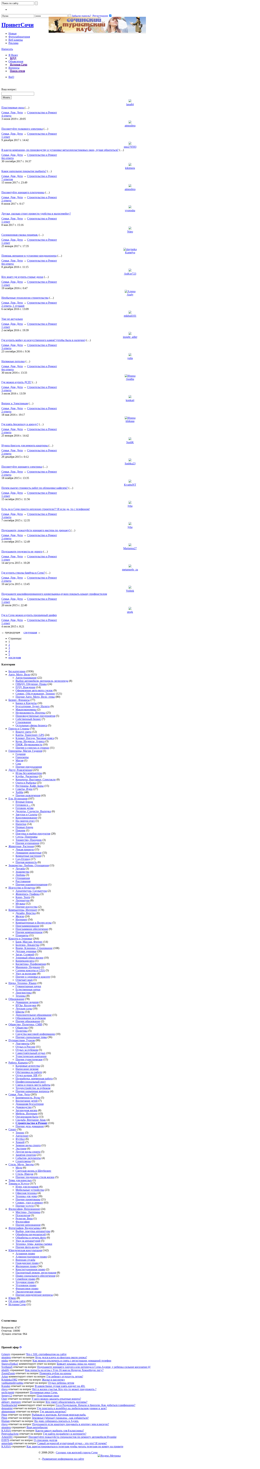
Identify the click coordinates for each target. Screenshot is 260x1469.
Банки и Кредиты (26, 703)
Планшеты (22, 935)
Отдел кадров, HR (26, 1075)
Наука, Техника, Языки (22, 983)
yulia (130, 358)
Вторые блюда (24, 801)
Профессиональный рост (31, 1081)
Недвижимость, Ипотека (30, 712)
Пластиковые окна (13, 107)
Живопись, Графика (28, 894)
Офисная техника (26, 1193)
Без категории (16, 671)
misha (4, 1360)
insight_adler (130, 336)
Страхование (23, 722)
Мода (19, 1167)
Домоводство (24, 1107)
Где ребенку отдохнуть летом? (65, 1376)
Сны (18, 763)
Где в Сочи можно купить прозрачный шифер (29, 615)
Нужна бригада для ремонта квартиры (24, 445)
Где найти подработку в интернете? (64, 1433)
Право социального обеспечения (35, 1275)
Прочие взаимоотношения (31, 884)
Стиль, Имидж (24, 1173)
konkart (130, 400)
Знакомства (22, 871)
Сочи (17, 25)
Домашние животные (29, 852)
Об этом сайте (17, 1301)
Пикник (20, 830)
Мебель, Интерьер (26, 1113)
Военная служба (25, 1259)
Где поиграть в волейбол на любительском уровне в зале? (72, 1408)
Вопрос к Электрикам (14, 403)
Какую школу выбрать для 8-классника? (59, 1430)
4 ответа (6, 115)
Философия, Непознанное (24, 1208)
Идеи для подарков (27, 1186)
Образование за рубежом (31, 1018)
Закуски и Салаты (26, 814)
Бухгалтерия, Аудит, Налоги (33, 706)
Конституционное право (30, 1269)
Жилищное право (26, 1266)
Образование (16, 998)
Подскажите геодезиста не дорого (21, 551)
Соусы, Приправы (26, 836)
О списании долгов (45, 1440)
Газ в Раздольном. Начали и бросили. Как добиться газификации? (95, 1405)
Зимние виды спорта (28, 1145)
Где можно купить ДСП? (16, 382)
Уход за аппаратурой (28, 1240)
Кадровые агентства (28, 1065)
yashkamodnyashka (12, 1382)
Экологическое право (28, 1291)
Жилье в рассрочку (53, 1379)
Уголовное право (26, 1285)
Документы (23, 1043)
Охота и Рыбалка (26, 782)
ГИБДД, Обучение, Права (31, 684)
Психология (23, 1215)
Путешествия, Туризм (21, 1040)
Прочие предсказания (29, 766)
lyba (130, 505)
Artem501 (7, 1436)
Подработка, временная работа (34, 1078)
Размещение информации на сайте (63, 1458)
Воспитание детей (27, 1100)
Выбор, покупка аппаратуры (33, 1231)
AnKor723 (130, 273)
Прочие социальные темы (31, 1037)
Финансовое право (27, 1288)
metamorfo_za (130, 569)
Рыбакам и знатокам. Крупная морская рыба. (59, 1414)
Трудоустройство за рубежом (33, 1088)
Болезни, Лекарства (27, 944)
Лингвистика (24, 992)
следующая (30, 632)
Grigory (5, 1354)
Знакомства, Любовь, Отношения (28, 865)
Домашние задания (27, 1002)
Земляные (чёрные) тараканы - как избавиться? (60, 1417)
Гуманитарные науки (28, 986)
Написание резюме (27, 1068)
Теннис (20, 1132)
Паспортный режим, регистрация (36, 1272)
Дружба (20, 868)
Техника (21, 995)
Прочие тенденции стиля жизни (35, 1177)
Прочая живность (26, 862)
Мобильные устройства (30, 1189)
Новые (12, 33)
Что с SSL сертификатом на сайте (46, 1354)
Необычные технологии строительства (24, 297)
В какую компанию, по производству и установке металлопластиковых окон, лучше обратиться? (60, 149)
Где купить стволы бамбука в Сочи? (23, 572)
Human (5, 1421)
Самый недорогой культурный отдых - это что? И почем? (72, 1443)
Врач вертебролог (37, 1427)
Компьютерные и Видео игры (34, 922)
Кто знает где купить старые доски (22, 276)
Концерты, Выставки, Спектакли (36, 779)
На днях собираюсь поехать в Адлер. (56, 1421)
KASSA (6, 1430)
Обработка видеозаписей (31, 1234)
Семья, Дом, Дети (12, 112)
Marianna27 (130, 548)
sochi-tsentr (7, 1392)
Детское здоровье (26, 951)
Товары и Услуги (18, 1183)
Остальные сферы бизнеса (31, 725)
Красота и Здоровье (20, 938)
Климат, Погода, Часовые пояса (35, 738)
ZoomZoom (8, 1373)
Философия (23, 1221)
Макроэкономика (26, 709)
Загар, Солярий (25, 954)
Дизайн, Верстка (26, 913)
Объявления (15, 61)
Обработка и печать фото (31, 1237)
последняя (14, 657)
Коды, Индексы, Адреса (30, 741)
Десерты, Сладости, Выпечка (33, 811)
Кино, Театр (23, 897)
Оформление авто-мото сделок (34, 690)
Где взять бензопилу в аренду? (19, 424)
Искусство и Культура (21, 887)
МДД (13, 58)
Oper (4, 1398)
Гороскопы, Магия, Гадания (25, 750)
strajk (130, 611)
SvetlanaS (7, 1366)
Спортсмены (23, 1161)
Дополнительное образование (34, 1014)
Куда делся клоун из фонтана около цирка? (61, 1357)
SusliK (130, 442)
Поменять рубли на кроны (55, 1373)
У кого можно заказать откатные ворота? (56, 1398)
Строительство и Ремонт (42, 112)
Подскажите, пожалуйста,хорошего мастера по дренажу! (36, 530)
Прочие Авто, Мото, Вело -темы (35, 696)
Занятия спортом (26, 1154)
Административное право (31, 1256)
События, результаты (28, 1158)
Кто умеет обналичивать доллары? (66, 1401)
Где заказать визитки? (53, 1411)
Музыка (20, 903)
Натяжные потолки (13, 361)
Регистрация (100, 15)
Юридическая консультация (25, 1250)
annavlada (7, 1443)
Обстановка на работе (29, 1072)
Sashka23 (130, 463)
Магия (19, 760)
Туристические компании (31, 1056)
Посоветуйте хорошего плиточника (22, 192)
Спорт (12, 1129)
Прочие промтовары (28, 1199)
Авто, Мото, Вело (19, 674)
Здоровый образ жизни (29, 957)
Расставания (23, 881)
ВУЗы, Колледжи (26, 1005)
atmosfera (130, 125)
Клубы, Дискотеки (27, 776)
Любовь (20, 874)
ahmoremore (8, 1411)
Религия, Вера (24, 1218)
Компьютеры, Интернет (22, 909)
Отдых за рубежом (27, 1049)
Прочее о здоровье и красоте (33, 976)
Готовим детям (24, 808)
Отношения (23, 878)
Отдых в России (25, 1046)
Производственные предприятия (35, 715)
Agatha (130, 379)
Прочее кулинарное (27, 843)
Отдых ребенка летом (61, 1382)
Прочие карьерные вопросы (32, 1091)
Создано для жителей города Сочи (77, 1452)
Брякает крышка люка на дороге (76, 1363)
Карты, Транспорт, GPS (30, 734)
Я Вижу (13, 55)
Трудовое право (25, 1282)
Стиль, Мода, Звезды (21, 1164)
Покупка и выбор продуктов (33, 833)
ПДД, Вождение (25, 687)
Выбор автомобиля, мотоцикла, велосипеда (42, 680)
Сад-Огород (23, 859)
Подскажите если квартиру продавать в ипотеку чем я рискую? (70, 1424)
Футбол (20, 1138)
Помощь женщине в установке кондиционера (29, 255)
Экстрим (21, 1148)
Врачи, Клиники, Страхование (34, 948)
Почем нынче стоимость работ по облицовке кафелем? (34, 487)
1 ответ (5, 136)
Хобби (19, 792)
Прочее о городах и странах (32, 747)
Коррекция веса (25, 960)
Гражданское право (27, 1263)
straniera (6, 1357)
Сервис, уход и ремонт (29, 1202)
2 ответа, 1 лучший (12, 305)
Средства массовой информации (35, 1033)
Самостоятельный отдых (30, 1053)
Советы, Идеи (24, 789)
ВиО (11, 76)
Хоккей (20, 1142)
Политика (22, 1030)
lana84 (130, 104)
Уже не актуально (12, 318)
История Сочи (18, 64)
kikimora (130, 167)
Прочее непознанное (28, 1224)
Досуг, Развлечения (20, 769)
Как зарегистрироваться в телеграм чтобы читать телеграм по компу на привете (75, 1446)
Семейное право (25, 1278)
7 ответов (7, 179)
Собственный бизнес (28, 719)
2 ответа (6, 200)
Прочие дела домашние (30, 1126)
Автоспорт (22, 1135)
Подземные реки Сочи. (44, 1392)
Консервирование (26, 817)
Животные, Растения (21, 846)
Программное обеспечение (32, 928)
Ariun (4, 1376)
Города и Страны (18, 728)
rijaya (4, 1389)
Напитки (21, 824)
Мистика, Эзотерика (28, 1212)
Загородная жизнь (26, 1110)
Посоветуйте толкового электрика (22, 128)
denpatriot (7, 1408)
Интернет (21, 919)
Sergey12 (6, 1395)
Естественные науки (28, 989)
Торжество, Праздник (29, 839)
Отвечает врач (24, 979)
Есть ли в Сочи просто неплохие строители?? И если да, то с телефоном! (45, 509)
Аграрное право (25, 1253)
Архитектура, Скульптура (31, 890)
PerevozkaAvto (10, 1433)
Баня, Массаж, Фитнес (29, 941)
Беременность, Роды (28, 1097)
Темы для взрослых (20, 1180)
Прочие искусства (26, 906)
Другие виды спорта (28, 1151)
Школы (20, 1011)
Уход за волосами (26, 973)
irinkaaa (130, 421)
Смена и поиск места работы (33, 1084)
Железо (20, 916)
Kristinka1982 (9, 1379)
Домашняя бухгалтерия (30, 1103)
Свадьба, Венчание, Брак (31, 1119)
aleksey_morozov (11, 1401)
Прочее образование (28, 1021)
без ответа (7, 158)
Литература (23, 900)
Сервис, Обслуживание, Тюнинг (35, 693)
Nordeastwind (9, 1405)
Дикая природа (25, 849)
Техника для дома (26, 1196)
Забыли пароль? (81, 15)
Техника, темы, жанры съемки (34, 1243)
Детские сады (24, 1008)
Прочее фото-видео (27, 1247)
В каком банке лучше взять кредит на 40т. (60, 1386)
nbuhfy (5, 1370)
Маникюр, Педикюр (28, 967)
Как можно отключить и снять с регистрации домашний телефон (72, 1360)
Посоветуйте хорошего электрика (21, 466)
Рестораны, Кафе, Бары (30, 785)
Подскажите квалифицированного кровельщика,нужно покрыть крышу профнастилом (54, 593)
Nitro (130, 231)
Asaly (130, 294)
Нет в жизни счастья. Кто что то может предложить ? (64, 1389)
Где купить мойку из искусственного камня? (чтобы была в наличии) (43, 340)
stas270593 (130, 146)
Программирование (27, 925)
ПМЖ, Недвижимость (29, 744)
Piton (4, 1414)
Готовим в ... (23, 804)
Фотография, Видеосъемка (24, 1228)
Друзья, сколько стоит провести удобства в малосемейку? (36, 213)
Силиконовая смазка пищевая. (19, 234)
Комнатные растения (28, 855)
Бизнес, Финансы (19, 699)
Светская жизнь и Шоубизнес (33, 1170)
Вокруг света (23, 731)
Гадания (20, 754)
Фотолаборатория (19, 36)
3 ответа (6, 348)
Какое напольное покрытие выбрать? (23, 171)
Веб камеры (15, 39)
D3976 (5, 1440)
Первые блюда (24, 827)
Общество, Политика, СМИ (25, 1024)
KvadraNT (130, 484)
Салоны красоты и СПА (30, 970)
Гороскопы (22, 757)
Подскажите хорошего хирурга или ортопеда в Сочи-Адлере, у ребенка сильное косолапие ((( (94, 1366)
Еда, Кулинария (17, 798)
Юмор (12, 1298)
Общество (22, 1027)
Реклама (13, 43)
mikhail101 (130, 315)
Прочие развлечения (28, 795)
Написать (7, 49)
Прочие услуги (25, 1205)
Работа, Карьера (18, 1062)
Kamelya (130, 252)
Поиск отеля (17, 70)
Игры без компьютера (29, 773)
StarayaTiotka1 (9, 1363)
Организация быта (27, 1116)
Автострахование (26, 677)
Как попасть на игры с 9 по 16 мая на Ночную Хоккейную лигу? (64, 1370)
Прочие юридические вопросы (34, 1294)
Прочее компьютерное (29, 932)
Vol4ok (130, 590)
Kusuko (5, 1386)
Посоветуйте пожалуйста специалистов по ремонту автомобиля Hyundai (72, 1436)
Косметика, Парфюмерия (31, 963)
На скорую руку (25, 820)
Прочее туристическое (29, 1059)
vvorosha (130, 210)
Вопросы (13, 67)
